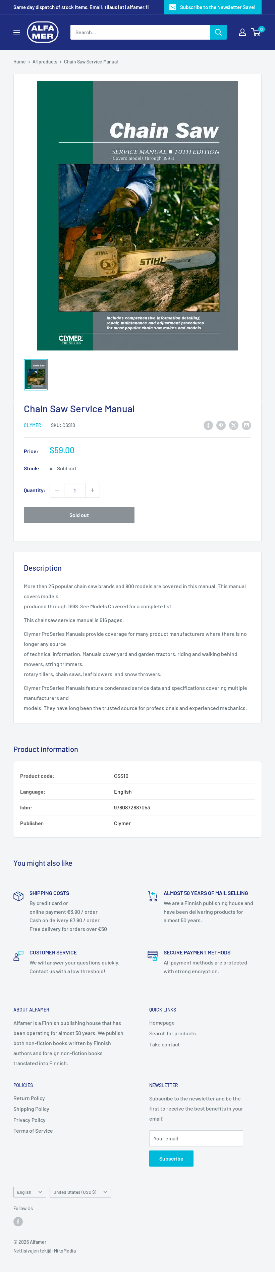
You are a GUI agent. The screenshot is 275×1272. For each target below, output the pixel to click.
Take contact (164, 1044)
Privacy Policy (29, 1120)
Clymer (32, 425)
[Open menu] (16, 32)
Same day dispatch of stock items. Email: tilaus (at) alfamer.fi (81, 7)
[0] (256, 32)
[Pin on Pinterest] (221, 425)
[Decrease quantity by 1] (57, 490)
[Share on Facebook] (208, 425)
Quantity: (35, 490)
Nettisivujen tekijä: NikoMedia (44, 1251)
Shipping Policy (31, 1108)
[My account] (242, 32)
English (24, 1192)
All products (45, 61)
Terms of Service (33, 1130)
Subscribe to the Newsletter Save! (218, 7)
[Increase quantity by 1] (93, 490)
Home (19, 61)
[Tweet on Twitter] (233, 425)
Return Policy (29, 1098)
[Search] (218, 32)
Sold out (79, 515)
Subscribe (171, 1158)
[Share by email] (246, 425)
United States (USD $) (74, 1192)
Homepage (162, 1022)
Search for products (172, 1033)
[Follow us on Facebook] (18, 1221)
